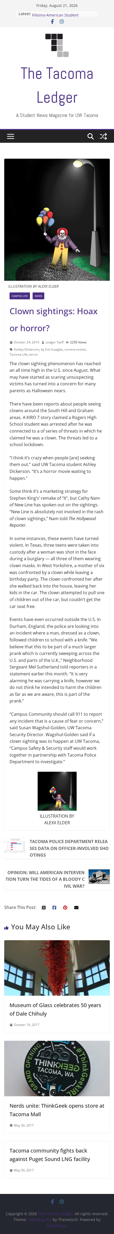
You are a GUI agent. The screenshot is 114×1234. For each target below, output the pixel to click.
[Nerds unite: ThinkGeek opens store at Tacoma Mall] (57, 1044)
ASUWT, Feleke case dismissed (59, 13)
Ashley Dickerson (26, 349)
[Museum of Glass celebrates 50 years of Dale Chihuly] (57, 943)
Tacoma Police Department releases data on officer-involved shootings (69, 848)
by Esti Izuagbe (52, 349)
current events (75, 349)
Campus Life (20, 296)
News (38, 296)
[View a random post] (103, 136)
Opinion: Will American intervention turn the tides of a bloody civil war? (45, 879)
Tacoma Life (19, 354)
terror (33, 354)
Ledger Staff (55, 342)
